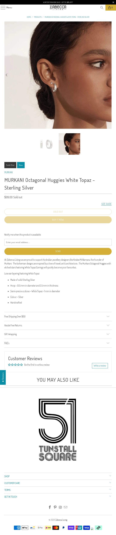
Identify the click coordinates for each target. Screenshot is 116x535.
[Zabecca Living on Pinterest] (55, 507)
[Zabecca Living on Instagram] (60, 507)
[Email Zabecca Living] (65, 507)
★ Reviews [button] (2, 377)
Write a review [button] (100, 365)
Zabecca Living (61, 520)
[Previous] (6, 75)
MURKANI (8, 172)
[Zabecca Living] (58, 8)
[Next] (109, 75)
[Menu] (1, 8)
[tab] (58, 309)
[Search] (102, 8)
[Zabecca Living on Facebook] (50, 507)
